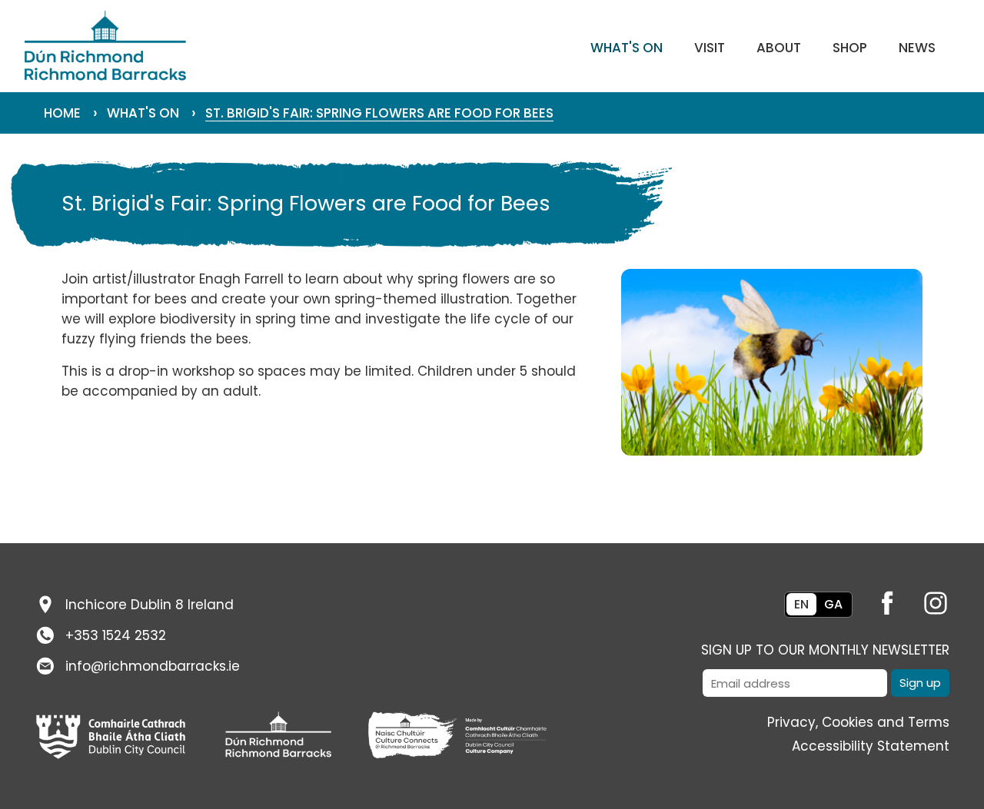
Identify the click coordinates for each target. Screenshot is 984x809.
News (917, 47)
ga (833, 604)
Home (62, 113)
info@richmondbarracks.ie (152, 666)
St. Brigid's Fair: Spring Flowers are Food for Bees (379, 113)
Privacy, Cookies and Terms (858, 722)
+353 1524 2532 (115, 635)
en (801, 604)
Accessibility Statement (870, 746)
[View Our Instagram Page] (927, 599)
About (778, 47)
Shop (850, 47)
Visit (709, 47)
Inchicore (149, 604)
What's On (626, 47)
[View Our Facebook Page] (878, 599)
